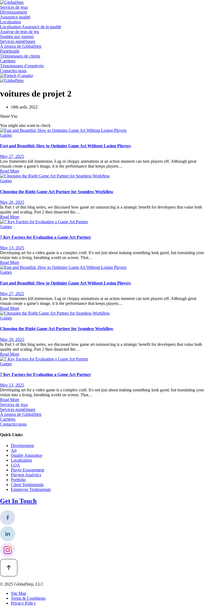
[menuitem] (16, 75)
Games (6, 135)
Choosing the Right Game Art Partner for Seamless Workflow (56, 191)
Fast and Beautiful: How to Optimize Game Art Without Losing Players (65, 145)
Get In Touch (18, 500)
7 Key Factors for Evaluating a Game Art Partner (45, 237)
